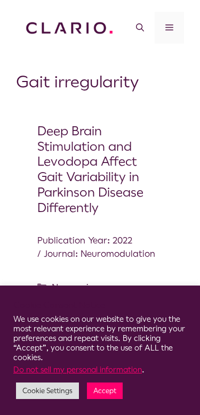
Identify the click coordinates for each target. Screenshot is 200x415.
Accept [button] (104, 391)
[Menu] (169, 28)
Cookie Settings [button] (47, 391)
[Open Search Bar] (140, 28)
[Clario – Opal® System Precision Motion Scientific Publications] (69, 27)
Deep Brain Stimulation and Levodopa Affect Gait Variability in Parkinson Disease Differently (90, 169)
